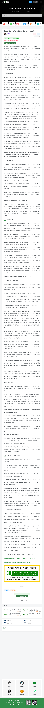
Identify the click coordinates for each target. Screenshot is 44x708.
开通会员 (36, 1)
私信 (39, 34)
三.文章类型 (8, 28)
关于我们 (18, 700)
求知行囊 (14, 700)
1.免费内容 (13, 28)
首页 (4, 28)
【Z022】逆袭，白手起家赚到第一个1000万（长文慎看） (20, 31)
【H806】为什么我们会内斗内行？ (14, 614)
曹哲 (7, 33)
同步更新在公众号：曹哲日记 (12, 622)
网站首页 (10, 700)
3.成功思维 (13, 590)
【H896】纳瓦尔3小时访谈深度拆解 (15, 609)
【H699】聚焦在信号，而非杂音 (34, 613)
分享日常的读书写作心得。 (32, 622)
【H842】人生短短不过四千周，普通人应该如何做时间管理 (34, 609)
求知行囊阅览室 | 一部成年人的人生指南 (16, 702)
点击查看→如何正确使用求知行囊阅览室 (11, 38)
